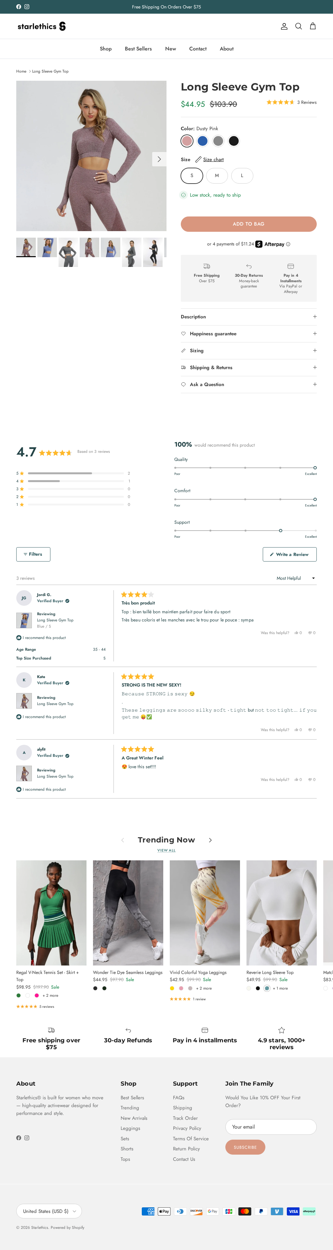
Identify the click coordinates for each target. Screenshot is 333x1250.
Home (21, 71)
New (170, 48)
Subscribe (245, 1147)
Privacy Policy (187, 1128)
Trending (130, 1107)
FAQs (178, 1097)
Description (193, 316)
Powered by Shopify (67, 1227)
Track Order (185, 1118)
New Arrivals (134, 1118)
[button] (292, 102)
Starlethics (39, 1227)
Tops (125, 1159)
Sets (125, 1138)
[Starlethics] (41, 26)
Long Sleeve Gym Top (50, 71)
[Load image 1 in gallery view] (91, 156)
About (226, 48)
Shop (106, 48)
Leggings (130, 1128)
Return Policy (186, 1148)
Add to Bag (249, 224)
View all (166, 850)
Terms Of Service (191, 1138)
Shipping (182, 1107)
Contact (197, 48)
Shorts (127, 1148)
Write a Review (296, 556)
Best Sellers (138, 48)
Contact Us (184, 1159)
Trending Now (166, 840)
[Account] (283, 26)
